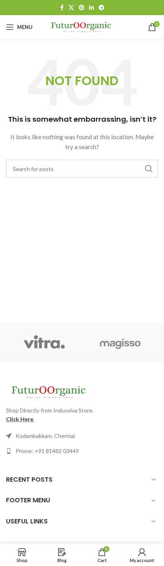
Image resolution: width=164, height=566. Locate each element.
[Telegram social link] (101, 7)
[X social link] (71, 7)
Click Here (19, 419)
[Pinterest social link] (81, 7)
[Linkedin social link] (91, 7)
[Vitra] (44, 342)
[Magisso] (120, 342)
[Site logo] (82, 26)
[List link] (82, 451)
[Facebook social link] (62, 7)
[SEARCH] (149, 168)
